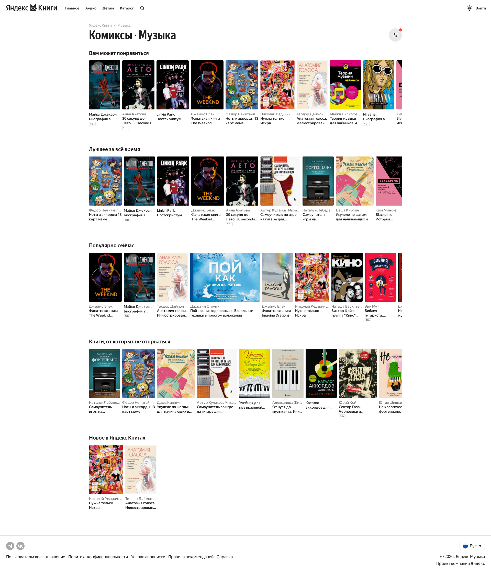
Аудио (90, 8)
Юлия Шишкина (392, 402)
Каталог (127, 8)
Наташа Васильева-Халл (352, 306)
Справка (225, 556)
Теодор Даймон (310, 114)
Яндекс (478, 563)
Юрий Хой (347, 402)
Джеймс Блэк (202, 114)
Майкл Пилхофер (345, 114)
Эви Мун (372, 306)
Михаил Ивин (299, 210)
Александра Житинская (292, 402)
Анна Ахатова (134, 114)
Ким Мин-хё (386, 210)
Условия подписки (148, 556)
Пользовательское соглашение (35, 556)
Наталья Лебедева (318, 210)
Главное (72, 8)
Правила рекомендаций (191, 556)
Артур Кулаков (273, 210)
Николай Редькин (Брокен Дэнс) (288, 114)
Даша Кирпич (347, 210)
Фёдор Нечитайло (241, 114)
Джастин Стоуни (204, 306)
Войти (481, 8)
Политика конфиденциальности (98, 556)
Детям (108, 8)
